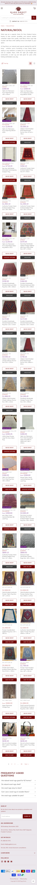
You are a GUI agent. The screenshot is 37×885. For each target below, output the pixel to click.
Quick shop (10, 99)
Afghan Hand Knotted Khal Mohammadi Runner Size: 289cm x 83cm (26, 361)
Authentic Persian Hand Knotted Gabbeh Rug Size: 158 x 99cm (9, 207)
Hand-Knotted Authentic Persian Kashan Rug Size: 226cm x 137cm (27, 593)
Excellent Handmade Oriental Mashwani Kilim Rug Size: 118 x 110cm (27, 322)
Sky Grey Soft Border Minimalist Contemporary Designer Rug (9, 170)
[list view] (34, 63)
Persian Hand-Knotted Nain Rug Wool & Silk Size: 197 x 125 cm (26, 669)
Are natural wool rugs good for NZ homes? (18, 780)
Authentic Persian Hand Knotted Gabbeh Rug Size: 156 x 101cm (27, 207)
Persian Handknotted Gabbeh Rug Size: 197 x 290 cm (9, 631)
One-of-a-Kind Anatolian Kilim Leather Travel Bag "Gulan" (27, 744)
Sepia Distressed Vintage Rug (7, 706)
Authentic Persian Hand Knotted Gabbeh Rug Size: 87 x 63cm (27, 169)
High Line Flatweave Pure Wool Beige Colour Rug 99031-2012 (9, 245)
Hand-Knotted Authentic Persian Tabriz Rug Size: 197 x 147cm (9, 593)
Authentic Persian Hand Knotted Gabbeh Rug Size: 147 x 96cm (9, 556)
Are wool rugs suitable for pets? (18, 796)
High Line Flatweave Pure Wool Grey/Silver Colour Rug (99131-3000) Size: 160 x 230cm (26, 439)
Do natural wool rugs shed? (18, 784)
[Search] (33, 18)
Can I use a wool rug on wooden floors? (18, 792)
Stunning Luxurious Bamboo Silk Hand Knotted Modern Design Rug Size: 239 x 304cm (27, 517)
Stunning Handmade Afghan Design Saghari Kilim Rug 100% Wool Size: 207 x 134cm (27, 246)
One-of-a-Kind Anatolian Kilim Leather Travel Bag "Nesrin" (9, 744)
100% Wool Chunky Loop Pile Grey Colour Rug (8, 437)
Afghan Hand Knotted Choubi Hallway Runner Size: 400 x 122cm (9, 400)
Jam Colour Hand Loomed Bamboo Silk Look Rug (8, 517)
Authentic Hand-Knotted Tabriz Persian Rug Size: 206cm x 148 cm (27, 631)
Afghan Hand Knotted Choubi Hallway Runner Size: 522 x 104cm (9, 360)
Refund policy (23, 878)
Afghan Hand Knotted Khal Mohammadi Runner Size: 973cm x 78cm (26, 131)
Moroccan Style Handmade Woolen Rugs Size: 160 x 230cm (27, 556)
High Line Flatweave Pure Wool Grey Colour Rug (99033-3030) (26, 92)
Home (2, 26)
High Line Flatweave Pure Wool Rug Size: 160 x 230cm (8, 92)
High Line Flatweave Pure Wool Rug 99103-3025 (9, 130)
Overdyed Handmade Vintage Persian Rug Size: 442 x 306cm (26, 400)
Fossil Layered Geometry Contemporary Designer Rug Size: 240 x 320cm (27, 707)
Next (26, 764)
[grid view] (30, 63)
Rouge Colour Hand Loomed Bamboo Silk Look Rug (26, 479)
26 (21, 764)
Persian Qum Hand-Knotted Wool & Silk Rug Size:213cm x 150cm (9, 669)
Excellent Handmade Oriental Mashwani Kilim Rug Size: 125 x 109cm (27, 285)
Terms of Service (14, 878)
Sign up (27, 816)
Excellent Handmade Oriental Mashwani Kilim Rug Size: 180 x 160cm (9, 285)
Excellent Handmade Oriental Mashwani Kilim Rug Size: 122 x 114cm (9, 322)
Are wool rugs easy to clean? (18, 788)
